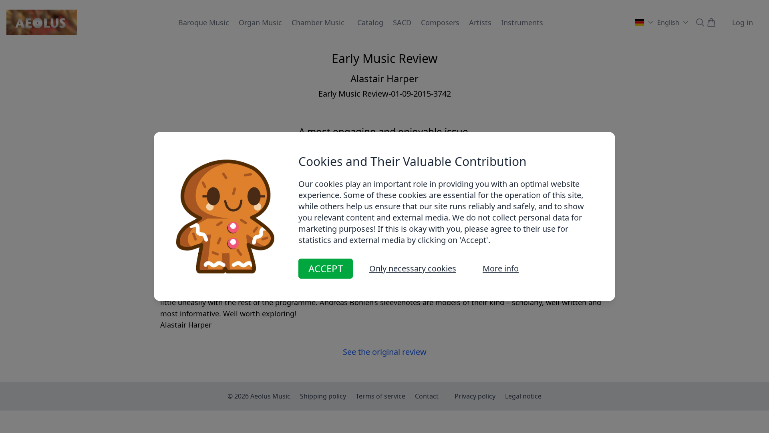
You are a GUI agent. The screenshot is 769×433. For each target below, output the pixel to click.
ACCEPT (325, 268)
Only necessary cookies (412, 268)
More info (501, 268)
